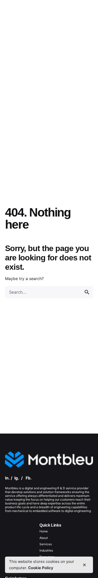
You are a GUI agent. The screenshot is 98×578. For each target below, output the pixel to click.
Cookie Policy (40, 567)
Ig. (16, 478)
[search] (87, 292)
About (43, 538)
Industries (46, 550)
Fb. (29, 478)
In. (7, 478)
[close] (84, 565)
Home (43, 531)
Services (45, 544)
